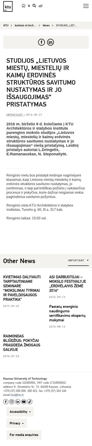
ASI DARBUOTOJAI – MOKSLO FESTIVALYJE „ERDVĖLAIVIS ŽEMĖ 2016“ (67, 284)
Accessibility (19, 412)
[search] (34, 5)
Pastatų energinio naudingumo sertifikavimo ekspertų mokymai (67, 313)
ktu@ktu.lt (17, 395)
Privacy (15, 423)
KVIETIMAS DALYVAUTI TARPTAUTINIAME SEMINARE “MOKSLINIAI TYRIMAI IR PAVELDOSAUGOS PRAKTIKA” (22, 288)
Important (15, 115)
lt (29, 6)
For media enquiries (24, 435)
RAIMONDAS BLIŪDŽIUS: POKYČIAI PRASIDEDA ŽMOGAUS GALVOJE (21, 343)
